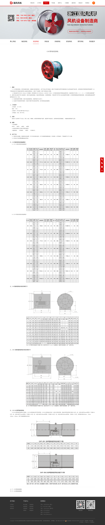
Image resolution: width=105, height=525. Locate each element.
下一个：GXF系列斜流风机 (16, 491)
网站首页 (32, 2)
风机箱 (47, 41)
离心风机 (13, 41)
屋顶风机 (69, 41)
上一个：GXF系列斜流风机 (16, 489)
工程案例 (67, 2)
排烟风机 (57, 41)
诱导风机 (80, 41)
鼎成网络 (87, 520)
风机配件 (92, 41)
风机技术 (80, 2)
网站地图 (91, 520)
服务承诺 (74, 2)
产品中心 (46, 2)
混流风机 (36, 41)
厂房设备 (53, 2)
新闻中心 (60, 2)
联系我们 (87, 2)
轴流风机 (24, 41)
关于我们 (39, 2)
